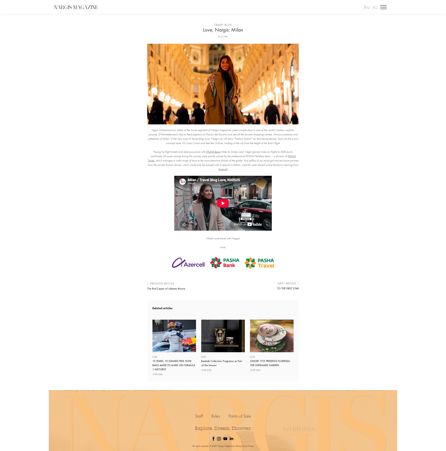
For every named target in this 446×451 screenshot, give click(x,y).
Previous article (161, 283)
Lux (154, 357)
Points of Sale (240, 416)
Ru (367, 7)
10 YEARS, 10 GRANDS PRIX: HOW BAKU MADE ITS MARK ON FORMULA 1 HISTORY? (173, 365)
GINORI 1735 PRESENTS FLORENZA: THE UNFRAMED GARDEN (270, 363)
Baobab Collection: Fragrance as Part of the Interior (221, 363)
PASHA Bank (213, 152)
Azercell (222, 169)
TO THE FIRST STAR (288, 288)
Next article (287, 283)
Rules (216, 416)
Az (375, 7)
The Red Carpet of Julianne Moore (166, 288)
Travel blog (223, 25)
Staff (199, 416)
